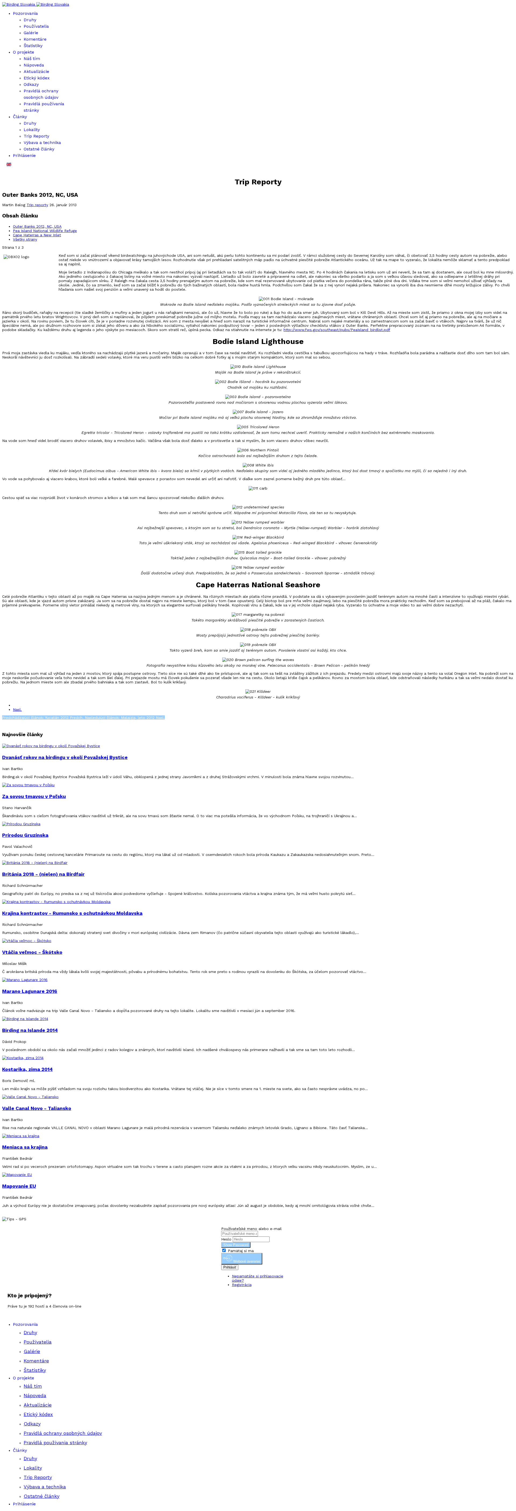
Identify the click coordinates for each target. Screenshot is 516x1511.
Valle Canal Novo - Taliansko (36, 1108)
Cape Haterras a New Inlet (37, 235)
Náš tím (32, 58)
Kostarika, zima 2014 (27, 1069)
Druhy (30, 19)
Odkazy (31, 84)
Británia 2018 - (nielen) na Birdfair (43, 874)
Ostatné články (39, 149)
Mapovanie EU (19, 1186)
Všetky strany (25, 239)
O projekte (23, 52)
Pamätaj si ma (240, 1251)
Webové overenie (246, 1262)
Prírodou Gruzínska (25, 835)
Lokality (32, 129)
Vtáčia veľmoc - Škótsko (32, 952)
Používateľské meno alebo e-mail (251, 1229)
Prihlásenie (24, 155)
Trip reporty (37, 205)
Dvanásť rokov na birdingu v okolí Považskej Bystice (65, 757)
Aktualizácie (36, 71)
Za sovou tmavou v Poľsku (34, 796)
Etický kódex (37, 77)
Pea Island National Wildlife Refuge (45, 231)
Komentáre (35, 39)
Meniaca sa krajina (25, 1147)
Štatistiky (33, 45)
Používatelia (36, 26)
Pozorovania (25, 13)
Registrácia (242, 1284)
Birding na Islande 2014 (30, 1030)
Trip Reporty (36, 136)
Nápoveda (34, 65)
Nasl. (17, 709)
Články (20, 116)
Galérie (31, 32)
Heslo (226, 1239)
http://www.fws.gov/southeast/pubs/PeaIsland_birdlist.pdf (337, 330)
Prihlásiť (229, 1267)
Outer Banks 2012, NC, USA (37, 226)
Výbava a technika (42, 142)
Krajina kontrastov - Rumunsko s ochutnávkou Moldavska (72, 913)
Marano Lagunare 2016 (29, 991)
